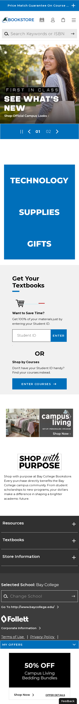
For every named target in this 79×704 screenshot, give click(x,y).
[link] (63, 20)
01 (37, 131)
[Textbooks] (42, 20)
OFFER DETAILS (55, 695)
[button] (39, 5)
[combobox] (39, 596)
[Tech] (39, 180)
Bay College (30, 584)
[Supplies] (39, 212)
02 (48, 131)
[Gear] (39, 244)
